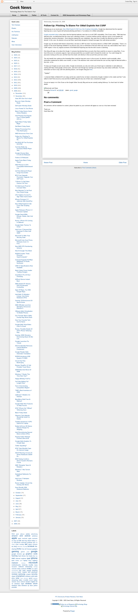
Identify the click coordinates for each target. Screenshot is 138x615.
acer (17, 534)
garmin (23, 551)
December (19, 93)
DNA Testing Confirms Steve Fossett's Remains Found (24, 460)
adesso (22, 534)
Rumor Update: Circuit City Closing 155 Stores (23, 483)
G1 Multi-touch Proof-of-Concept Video (23, 187)
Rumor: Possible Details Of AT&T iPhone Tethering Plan (23, 330)
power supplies (22, 572)
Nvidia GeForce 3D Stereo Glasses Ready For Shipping (23, 427)
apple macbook (22, 538)
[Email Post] (48, 92)
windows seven (31, 584)
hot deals (29, 556)
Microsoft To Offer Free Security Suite (22, 236)
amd (21, 536)
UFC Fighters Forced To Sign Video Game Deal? (23, 195)
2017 (15, 66)
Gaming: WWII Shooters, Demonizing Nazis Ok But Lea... (24, 336)
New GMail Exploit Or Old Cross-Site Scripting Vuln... (23, 205)
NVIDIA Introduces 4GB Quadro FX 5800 (22, 357)
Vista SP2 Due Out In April (23, 98)
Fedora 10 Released (21, 157)
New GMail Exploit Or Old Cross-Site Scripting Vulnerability (80, 29)
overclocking (15, 570)
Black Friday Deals (21, 412)
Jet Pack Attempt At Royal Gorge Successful (23, 171)
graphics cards (31, 554)
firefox (19, 549)
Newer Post (48, 162)
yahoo (35, 585)
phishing (34, 570)
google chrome (17, 554)
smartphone (20, 576)
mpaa (35, 565)
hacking (14, 556)
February (19, 515)
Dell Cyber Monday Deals (23, 105)
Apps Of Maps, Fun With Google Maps (23, 290)
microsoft (33, 562)
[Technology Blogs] (81, 604)
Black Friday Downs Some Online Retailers (23, 112)
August (18, 498)
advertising (34, 534)
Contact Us (54, 15)
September (19, 495)
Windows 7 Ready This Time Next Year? (22, 375)
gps (24, 554)
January (18, 517)
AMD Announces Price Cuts (24, 133)
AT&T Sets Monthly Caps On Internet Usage (23, 449)
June (17, 504)
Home (14, 15)
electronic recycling (22, 546)
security (34, 574)
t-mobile (25, 580)
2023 (15, 60)
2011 (15, 82)
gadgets (34, 549)
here (91, 69)
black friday (31, 540)
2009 (15, 88)
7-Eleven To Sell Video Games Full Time (22, 182)
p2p (20, 570)
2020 (15, 63)
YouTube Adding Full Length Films (21, 382)
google (76, 90)
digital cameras (32, 544)
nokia (18, 568)
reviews (14, 574)
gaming (15, 551)
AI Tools (43, 15)
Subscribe (24, 15)
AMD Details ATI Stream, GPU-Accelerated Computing (23, 285)
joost (21, 560)
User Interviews (17, 45)
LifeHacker (15, 35)
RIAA (13, 534)
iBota (13, 41)
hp (34, 556)
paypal (29, 570)
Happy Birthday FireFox (22, 378)
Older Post (122, 162)
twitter (35, 580)
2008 (15, 91)
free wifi (24, 549)
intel (13, 558)
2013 (15, 77)
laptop (25, 560)
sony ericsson (24, 578)
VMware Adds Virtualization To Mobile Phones (24, 312)
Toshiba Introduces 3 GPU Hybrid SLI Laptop (23, 422)
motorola (24, 565)
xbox (31, 585)
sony (17, 578)
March (18, 512)
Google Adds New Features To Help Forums (24, 404)
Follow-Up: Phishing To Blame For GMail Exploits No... (24, 138)
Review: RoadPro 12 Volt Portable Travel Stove (23, 366)
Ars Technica (16, 31)
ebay (15, 546)
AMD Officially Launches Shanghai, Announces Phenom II (23, 306)
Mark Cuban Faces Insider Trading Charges (23, 271)
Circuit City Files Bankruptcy (20, 361)
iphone (34, 558)
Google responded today (51, 34)
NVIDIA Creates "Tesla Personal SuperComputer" (22, 255)
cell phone (17, 542)
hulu (36, 556)
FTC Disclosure (59, 596)
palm (24, 570)
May (17, 506)
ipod (13, 560)
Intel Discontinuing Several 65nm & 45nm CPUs (23, 433)
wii (12, 583)
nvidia (29, 569)
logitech (35, 560)
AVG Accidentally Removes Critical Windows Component (23, 347)
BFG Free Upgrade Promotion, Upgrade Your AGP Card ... (24, 177)
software (28, 576)
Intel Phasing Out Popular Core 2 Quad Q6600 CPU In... (23, 117)
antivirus (34, 536)
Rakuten (14, 38)
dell (26, 544)
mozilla (31, 565)
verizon (14, 582)
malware (15, 563)
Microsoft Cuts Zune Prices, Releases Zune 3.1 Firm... (24, 241)
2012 (15, 80)
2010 (15, 85)
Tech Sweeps (16, 25)
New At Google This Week (23, 251)
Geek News (20, 7)
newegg (35, 566)
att (20, 541)
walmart (23, 582)
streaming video (17, 580)
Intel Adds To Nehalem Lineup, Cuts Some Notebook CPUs (22, 296)
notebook (23, 568)
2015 (15, 71)
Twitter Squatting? (21, 445)
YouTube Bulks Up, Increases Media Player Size (23, 148)
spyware (35, 578)
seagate (28, 574)
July (17, 501)
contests (29, 542)
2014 (15, 74)
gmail (71, 90)
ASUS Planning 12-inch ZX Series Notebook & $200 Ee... (23, 454)
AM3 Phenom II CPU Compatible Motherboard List (24, 166)
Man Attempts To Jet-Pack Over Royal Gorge (23, 191)
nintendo (14, 568)
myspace (14, 566)
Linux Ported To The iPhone (24, 108)
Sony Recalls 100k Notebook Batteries (22, 488)
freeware (29, 549)
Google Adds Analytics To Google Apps (23, 442)
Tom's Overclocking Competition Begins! (22, 386)
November (19, 96)
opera (35, 568)
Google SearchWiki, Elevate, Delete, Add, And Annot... (24, 216)
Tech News (79, 596)
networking (28, 566)
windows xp (25, 585)
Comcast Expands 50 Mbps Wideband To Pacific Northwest (24, 261)
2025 (15, 55)
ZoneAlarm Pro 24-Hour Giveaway (23, 275)
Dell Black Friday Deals (22, 126)
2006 (15, 524)
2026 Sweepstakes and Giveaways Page (76, 15)
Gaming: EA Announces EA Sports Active (23, 301)
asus (15, 540)
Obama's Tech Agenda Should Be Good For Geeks (22, 417)
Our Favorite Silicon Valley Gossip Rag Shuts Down (23, 316)
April (17, 509)
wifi (36, 582)
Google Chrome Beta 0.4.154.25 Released (22, 154)
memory (23, 563)
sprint (30, 578)
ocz (33, 568)
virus (18, 582)
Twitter (34, 15)
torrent (31, 580)
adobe (28, 534)
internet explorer (21, 558)
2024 (15, 57)
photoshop (14, 572)
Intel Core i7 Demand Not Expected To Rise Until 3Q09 (23, 231)
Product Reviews (70, 596)
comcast (23, 542)
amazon (15, 536)
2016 (15, 69)
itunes (17, 560)
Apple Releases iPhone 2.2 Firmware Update (23, 210)
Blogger (72, 611)
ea (12, 546)
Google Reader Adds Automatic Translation (23, 352)
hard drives (22, 556)
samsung (21, 574)
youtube (14, 587)
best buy (24, 540)
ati (18, 540)
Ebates (14, 28)
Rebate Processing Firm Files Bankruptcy (23, 130)
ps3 (29, 572)
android (27, 536)
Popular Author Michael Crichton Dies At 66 (22, 437)
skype (13, 576)
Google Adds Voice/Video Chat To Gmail (23, 325)
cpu (34, 542)
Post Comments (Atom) (89, 167)
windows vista (16, 585)
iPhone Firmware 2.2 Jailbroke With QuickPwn (23, 200)
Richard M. (53, 90)
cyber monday (19, 544)
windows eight (19, 583)
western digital (30, 582)
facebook (31, 546)
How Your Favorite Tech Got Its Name (22, 321)
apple (14, 538)
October (18, 492)
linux (29, 560)
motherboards (16, 565)
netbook (21, 566)
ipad (28, 558)
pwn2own (34, 572)
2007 (15, 521)
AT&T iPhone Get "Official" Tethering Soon (23, 409)
